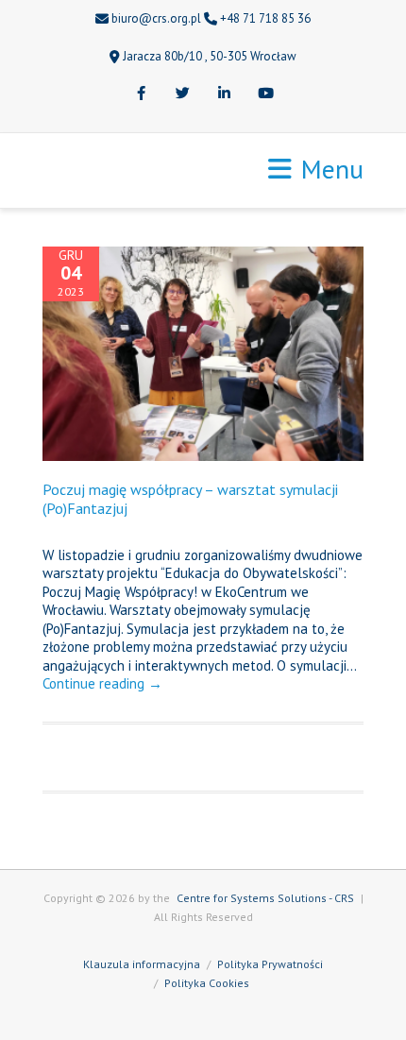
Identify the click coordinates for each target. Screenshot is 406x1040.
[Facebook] (141, 94)
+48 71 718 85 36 (265, 18)
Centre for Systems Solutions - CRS (265, 898)
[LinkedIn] (224, 94)
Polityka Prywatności (270, 964)
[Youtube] (265, 94)
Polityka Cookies (206, 983)
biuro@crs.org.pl (156, 18)
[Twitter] (182, 94)
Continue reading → (102, 683)
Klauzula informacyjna (141, 964)
